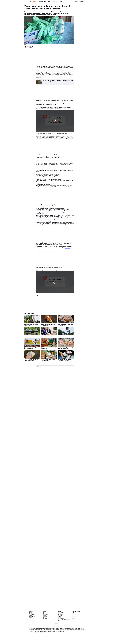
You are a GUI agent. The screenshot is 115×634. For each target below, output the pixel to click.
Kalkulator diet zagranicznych (61, 612)
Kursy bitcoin (45, 616)
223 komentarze (70, 295)
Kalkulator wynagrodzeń (61, 618)
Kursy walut (59, 616)
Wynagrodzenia (59, 620)
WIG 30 (44, 613)
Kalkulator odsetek (60, 613)
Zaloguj (82, 1)
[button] (78, 1)
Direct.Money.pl (74, 618)
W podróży (49, 1)
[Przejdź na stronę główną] (30, 2)
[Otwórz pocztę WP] (76, 1)
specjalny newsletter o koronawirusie (50, 251)
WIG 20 (44, 612)
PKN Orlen (30, 617)
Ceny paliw (30, 615)
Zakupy (57, 1)
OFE (43, 617)
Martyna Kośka (29, 46)
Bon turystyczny (45, 618)
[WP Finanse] (35, 1)
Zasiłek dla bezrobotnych (32, 616)
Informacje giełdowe (45, 614)
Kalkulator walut (60, 617)
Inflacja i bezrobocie (60, 614)
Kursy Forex (44, 615)
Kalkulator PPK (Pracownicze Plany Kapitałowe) (63, 619)
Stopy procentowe (60, 615)
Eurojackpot (30, 612)
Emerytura (41, 1)
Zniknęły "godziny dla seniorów (60, 156)
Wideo (61, 1)
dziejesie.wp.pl (59, 267)
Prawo (45, 1)
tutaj (46, 632)
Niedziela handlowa (31, 614)
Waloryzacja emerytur (31, 613)
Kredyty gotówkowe (74, 613)
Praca (54, 1)
